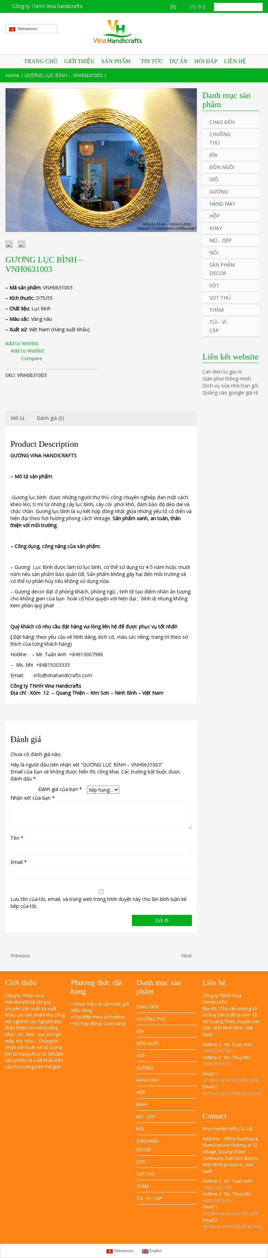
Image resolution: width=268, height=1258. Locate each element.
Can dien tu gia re (222, 371)
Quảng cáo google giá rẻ (230, 392)
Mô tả (17, 418)
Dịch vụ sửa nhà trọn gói (230, 385)
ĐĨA (213, 154)
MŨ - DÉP (220, 240)
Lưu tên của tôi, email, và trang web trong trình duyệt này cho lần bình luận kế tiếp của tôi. (98, 902)
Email (18, 862)
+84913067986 (86, 654)
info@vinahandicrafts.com (63, 675)
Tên (16, 838)
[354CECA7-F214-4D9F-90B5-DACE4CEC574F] (101, 160)
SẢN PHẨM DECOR (222, 268)
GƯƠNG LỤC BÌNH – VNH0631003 (63, 75)
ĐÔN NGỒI (221, 167)
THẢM (216, 309)
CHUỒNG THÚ (220, 138)
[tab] (17, 418)
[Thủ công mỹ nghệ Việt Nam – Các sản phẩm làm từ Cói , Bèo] (134, 32)
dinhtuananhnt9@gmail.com (232, 1093)
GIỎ (213, 179)
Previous (19, 955)
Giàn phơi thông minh (226, 378)
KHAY (215, 228)
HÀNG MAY (222, 203)
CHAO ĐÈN (221, 122)
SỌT (214, 285)
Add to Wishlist (22, 343)
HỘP (214, 216)
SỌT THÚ (220, 297)
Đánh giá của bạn (60, 789)
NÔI (213, 252)
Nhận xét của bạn (32, 797)
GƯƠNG (218, 191)
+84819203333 (53, 664)
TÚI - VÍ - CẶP (219, 326)
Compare (31, 358)
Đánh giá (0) (50, 418)
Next (187, 955)
